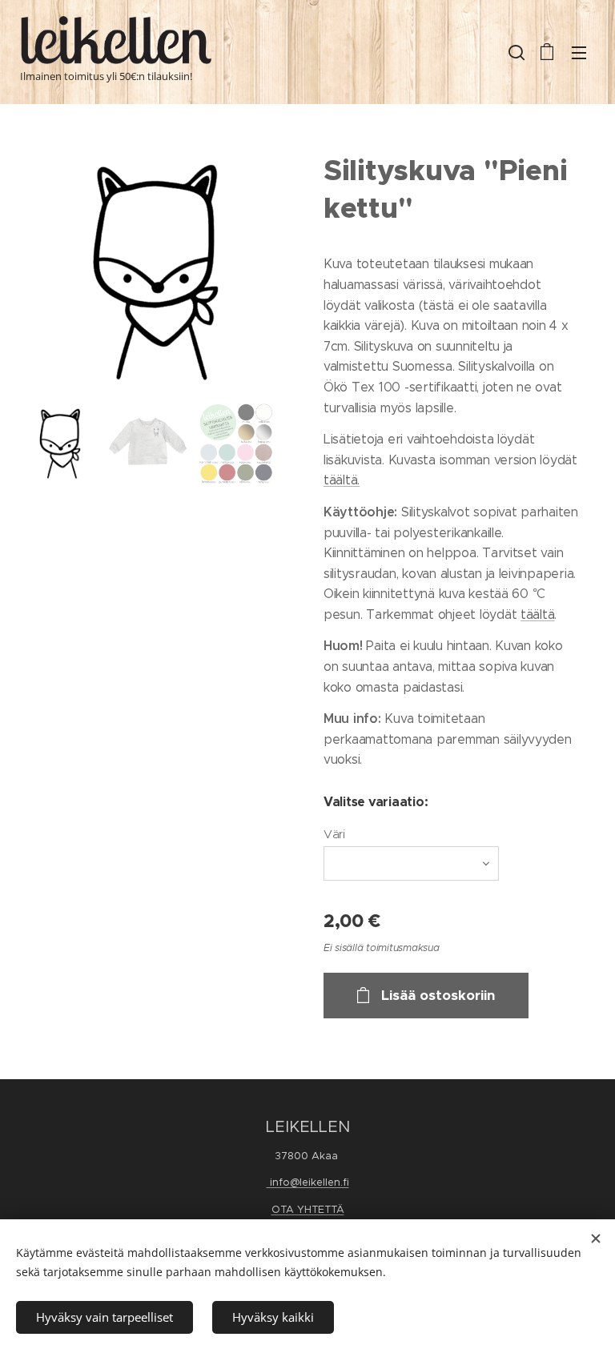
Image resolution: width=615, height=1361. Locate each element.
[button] (515, 52)
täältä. (342, 480)
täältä (537, 614)
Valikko (579, 52)
